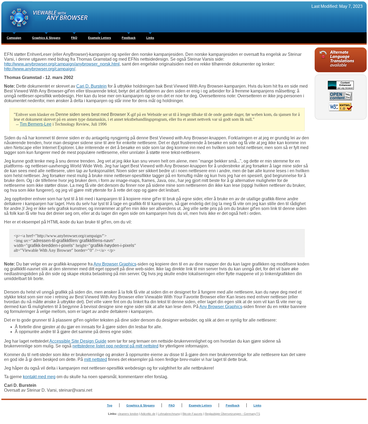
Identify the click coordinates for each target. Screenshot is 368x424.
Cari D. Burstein (91, 86)
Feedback (129, 37)
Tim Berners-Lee (35, 124)
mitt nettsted (95, 359)
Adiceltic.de (148, 413)
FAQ (74, 37)
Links (150, 37)
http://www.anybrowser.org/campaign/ (39, 69)
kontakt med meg (39, 376)
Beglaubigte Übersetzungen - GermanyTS (232, 413)
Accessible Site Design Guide (77, 341)
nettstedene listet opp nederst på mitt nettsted (115, 346)
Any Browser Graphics (114, 264)
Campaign (14, 37)
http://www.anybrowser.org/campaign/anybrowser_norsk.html (62, 64)
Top (109, 405)
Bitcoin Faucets (192, 413)
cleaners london (128, 413)
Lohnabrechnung (169, 413)
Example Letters (99, 37)
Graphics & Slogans (46, 37)
